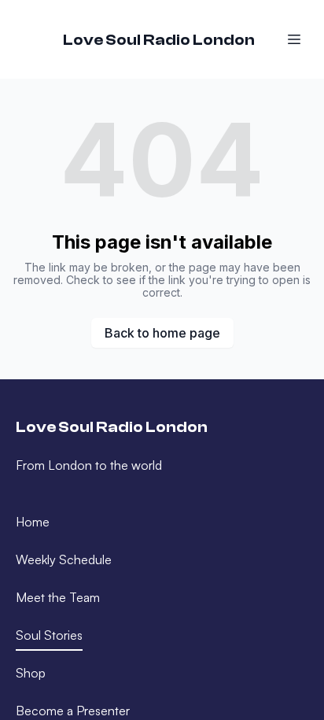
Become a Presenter (73, 710)
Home (33, 522)
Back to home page (162, 333)
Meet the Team (58, 597)
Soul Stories (49, 635)
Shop (31, 673)
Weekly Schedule (64, 559)
